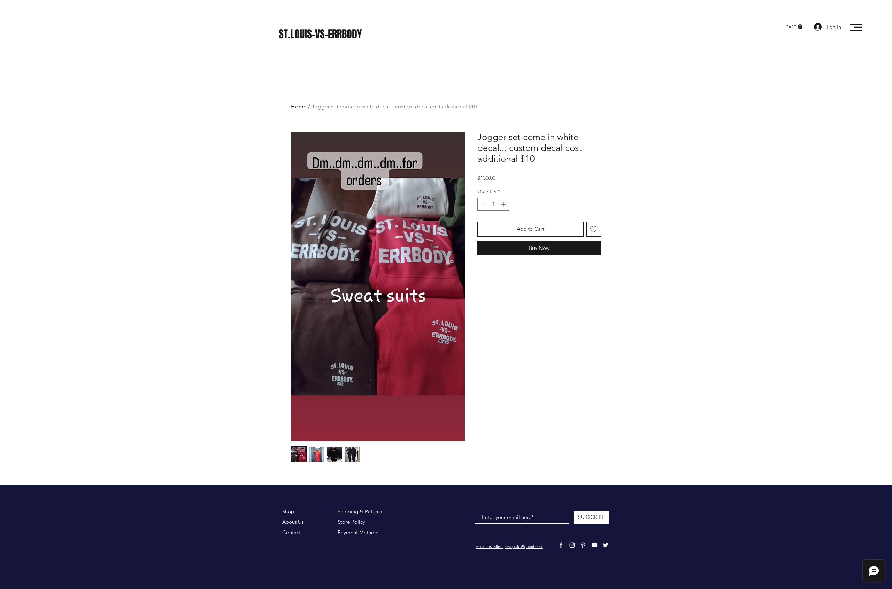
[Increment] (504, 204)
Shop (288, 511)
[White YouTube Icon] (594, 545)
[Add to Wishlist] (593, 229)
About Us (292, 522)
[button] (794, 26)
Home (299, 106)
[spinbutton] (493, 204)
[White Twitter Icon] (605, 545)
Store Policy (351, 522)
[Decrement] (482, 204)
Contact (291, 532)
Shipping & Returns (360, 511)
